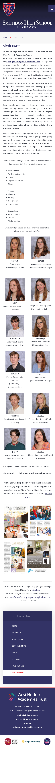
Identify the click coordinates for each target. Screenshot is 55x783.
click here (35, 590)
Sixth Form (19, 38)
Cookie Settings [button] (34, 727)
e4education (39, 711)
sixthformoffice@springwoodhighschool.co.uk (30, 597)
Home (5, 38)
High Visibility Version (27, 715)
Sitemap (27, 723)
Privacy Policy (19, 727)
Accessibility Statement (27, 719)
